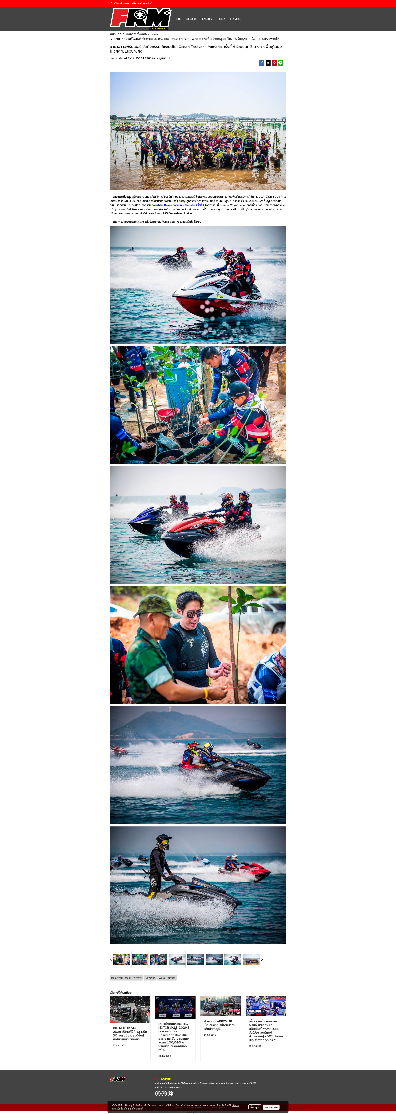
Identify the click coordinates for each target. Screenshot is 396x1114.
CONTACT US (191, 18)
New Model (235, 18)
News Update (207, 18)
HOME (178, 18)
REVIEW (222, 18)
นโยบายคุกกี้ (137, 1108)
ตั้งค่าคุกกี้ (254, 1107)
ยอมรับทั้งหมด (271, 1107)
